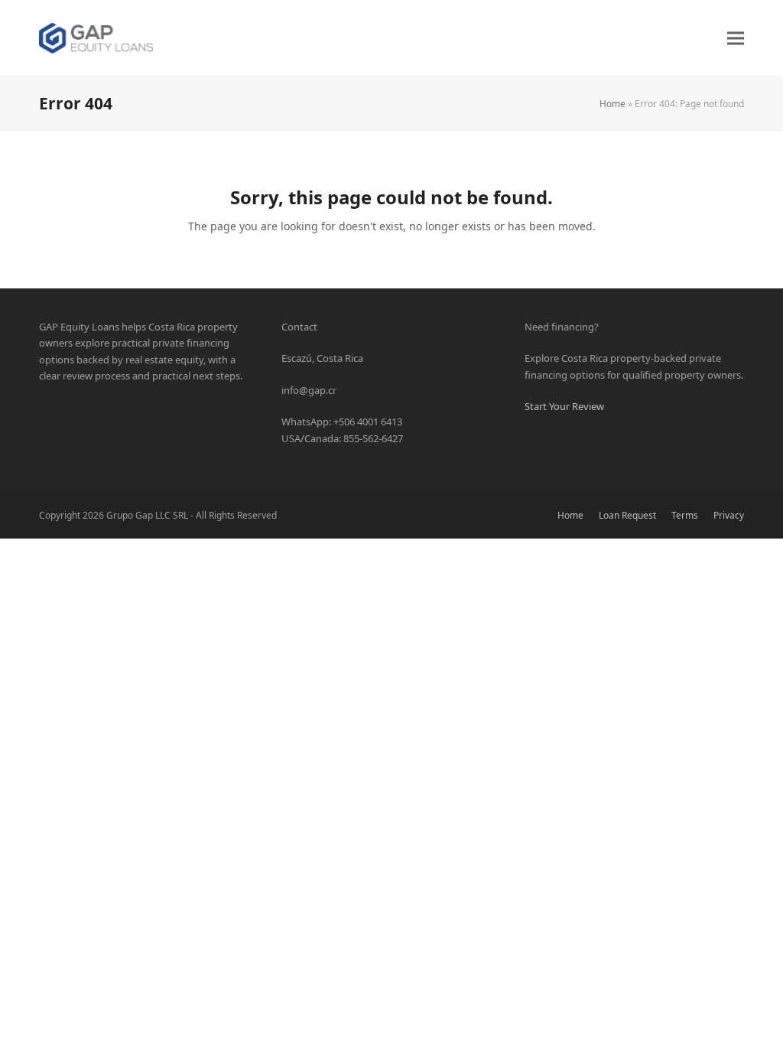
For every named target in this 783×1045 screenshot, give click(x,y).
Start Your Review (564, 406)
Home (612, 103)
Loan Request (627, 515)
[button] (735, 37)
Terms (684, 515)
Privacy (728, 515)
